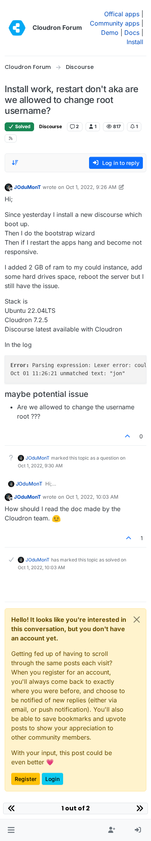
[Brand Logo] (17, 28)
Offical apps (121, 14)
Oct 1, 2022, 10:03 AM (92, 497)
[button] (11, 830)
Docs (131, 32)
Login (52, 779)
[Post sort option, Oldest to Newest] (15, 162)
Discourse (50, 126)
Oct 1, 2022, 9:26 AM (91, 187)
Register (25, 779)
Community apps (114, 23)
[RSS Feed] (11, 138)
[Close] (136, 619)
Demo (109, 32)
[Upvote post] (128, 436)
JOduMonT (27, 187)
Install (135, 42)
